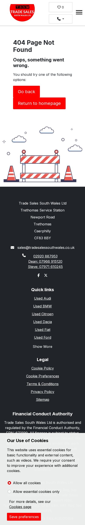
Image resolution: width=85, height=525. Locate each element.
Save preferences (24, 517)
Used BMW (42, 306)
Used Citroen (42, 314)
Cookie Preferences (42, 376)
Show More (42, 346)
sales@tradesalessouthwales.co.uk (45, 247)
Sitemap (42, 399)
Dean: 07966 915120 (45, 261)
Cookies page (20, 507)
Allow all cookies (27, 483)
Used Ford (42, 337)
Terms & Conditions (43, 384)
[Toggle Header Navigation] (79, 13)
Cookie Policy (42, 368)
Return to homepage (39, 103)
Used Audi (42, 298)
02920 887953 (45, 256)
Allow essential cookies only (36, 491)
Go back (26, 91)
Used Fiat (42, 329)
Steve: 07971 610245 (45, 266)
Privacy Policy (42, 392)
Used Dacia (42, 322)
